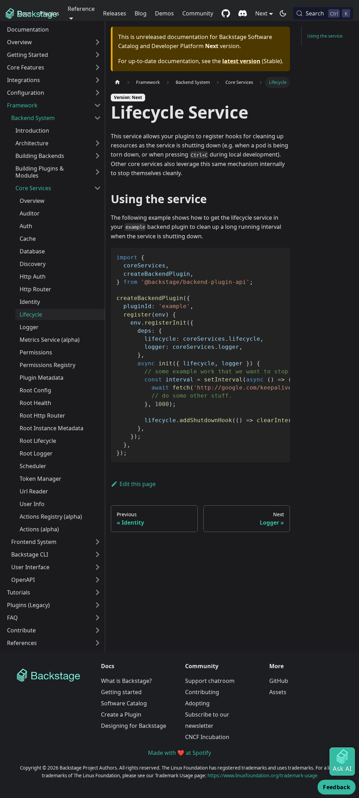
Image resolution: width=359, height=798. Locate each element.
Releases (114, 13)
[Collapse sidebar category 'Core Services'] (97, 188)
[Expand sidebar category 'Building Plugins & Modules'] (97, 172)
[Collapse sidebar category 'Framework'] (97, 105)
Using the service (325, 36)
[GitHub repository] (225, 13)
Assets (277, 692)
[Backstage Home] (53, 675)
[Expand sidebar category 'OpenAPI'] (97, 579)
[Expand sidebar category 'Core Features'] (97, 67)
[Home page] (117, 82)
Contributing (202, 692)
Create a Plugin (121, 714)
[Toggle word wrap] (269, 256)
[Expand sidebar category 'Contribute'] (97, 630)
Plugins (49, 13)
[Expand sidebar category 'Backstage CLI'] (97, 554)
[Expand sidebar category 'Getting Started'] (97, 54)
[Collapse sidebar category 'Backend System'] (97, 118)
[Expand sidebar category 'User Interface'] (97, 567)
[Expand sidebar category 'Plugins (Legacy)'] (97, 605)
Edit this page (138, 484)
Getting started (121, 692)
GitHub (278, 681)
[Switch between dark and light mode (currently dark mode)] (283, 13)
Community (197, 13)
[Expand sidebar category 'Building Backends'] (97, 155)
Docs (24, 13)
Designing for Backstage (133, 726)
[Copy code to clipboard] (281, 256)
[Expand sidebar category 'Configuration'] (97, 92)
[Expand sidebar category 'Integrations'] (97, 80)
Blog (141, 13)
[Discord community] (242, 13)
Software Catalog (124, 703)
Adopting (197, 703)
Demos (164, 13)
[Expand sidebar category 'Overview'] (97, 42)
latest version (241, 61)
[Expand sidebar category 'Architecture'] (97, 143)
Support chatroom (210, 681)
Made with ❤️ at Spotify (179, 753)
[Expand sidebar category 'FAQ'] (97, 617)
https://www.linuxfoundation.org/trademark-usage (263, 775)
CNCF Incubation (207, 737)
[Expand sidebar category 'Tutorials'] (97, 592)
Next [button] (261, 13)
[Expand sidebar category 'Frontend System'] (97, 541)
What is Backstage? (126, 681)
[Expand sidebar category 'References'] (97, 643)
